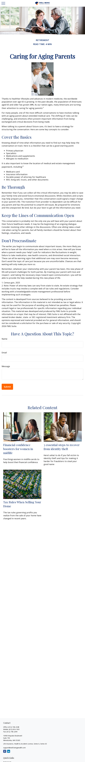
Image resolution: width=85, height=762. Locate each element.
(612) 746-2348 (13, 727)
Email (4, 352)
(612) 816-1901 (14, 729)
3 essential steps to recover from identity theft (61, 447)
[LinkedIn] (8, 751)
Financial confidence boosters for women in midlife (18, 449)
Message (6, 366)
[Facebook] (4, 751)
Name (4, 338)
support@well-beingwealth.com (14, 748)
